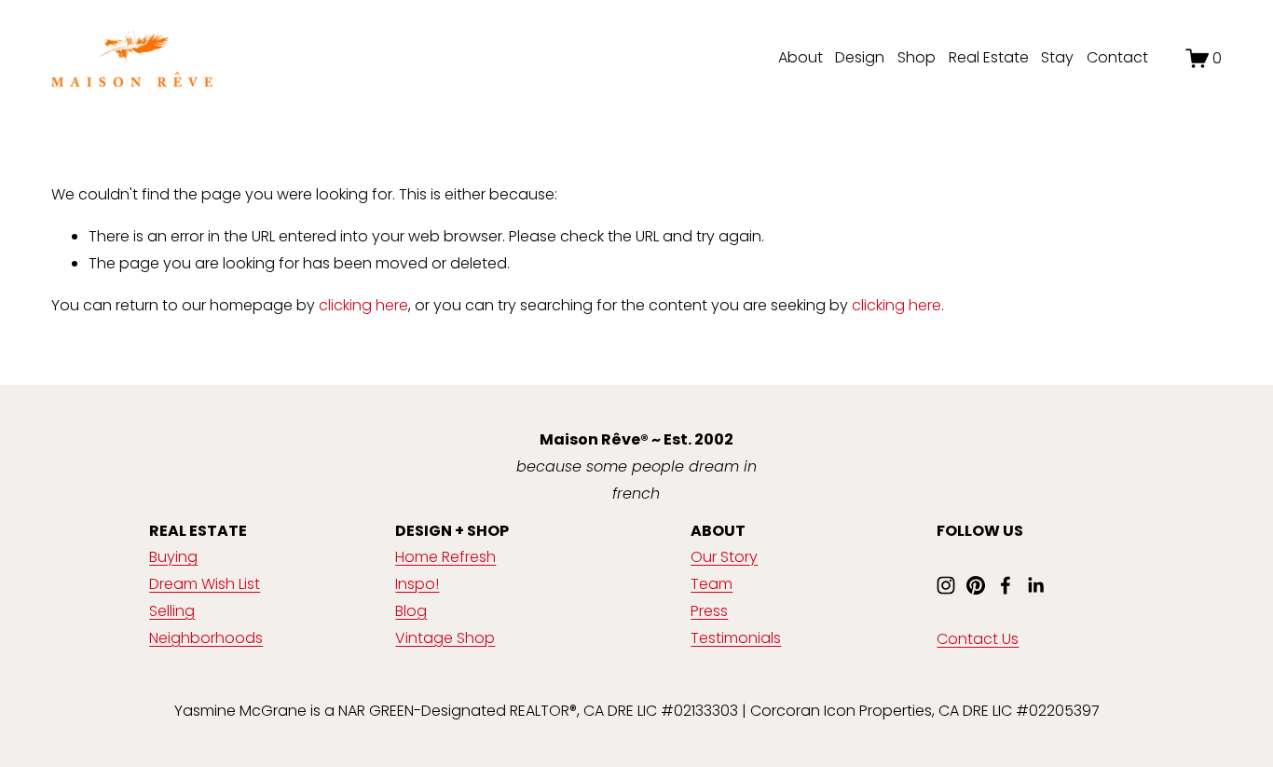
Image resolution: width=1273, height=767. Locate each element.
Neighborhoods (206, 638)
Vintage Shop (445, 638)
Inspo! (417, 584)
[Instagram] (946, 585)
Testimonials (736, 638)
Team (711, 584)
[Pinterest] (975, 585)
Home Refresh (445, 557)
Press (709, 611)
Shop (916, 57)
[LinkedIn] (1035, 585)
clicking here (363, 305)
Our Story (724, 557)
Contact (1117, 57)
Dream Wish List (204, 584)
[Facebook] (1005, 585)
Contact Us (978, 639)
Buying (173, 557)
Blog (411, 611)
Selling (172, 611)
